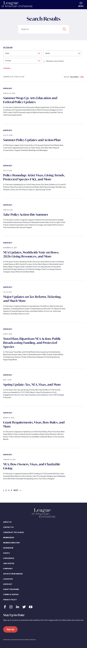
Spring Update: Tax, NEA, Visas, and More (32, 384)
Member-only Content (55, 61)
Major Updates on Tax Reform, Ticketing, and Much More (32, 299)
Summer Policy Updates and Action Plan (32, 140)
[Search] (64, 29)
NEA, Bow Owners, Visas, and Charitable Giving (31, 466)
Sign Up (10, 629)
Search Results (43, 19)
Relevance (74, 77)
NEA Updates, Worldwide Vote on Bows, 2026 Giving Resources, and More (31, 254)
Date (82, 77)
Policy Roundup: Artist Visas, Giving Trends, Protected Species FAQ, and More (34, 177)
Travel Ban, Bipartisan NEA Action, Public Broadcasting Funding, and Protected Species (32, 343)
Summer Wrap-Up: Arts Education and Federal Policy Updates (30, 100)
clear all (7, 68)
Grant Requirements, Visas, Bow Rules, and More (34, 424)
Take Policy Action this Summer (25, 214)
